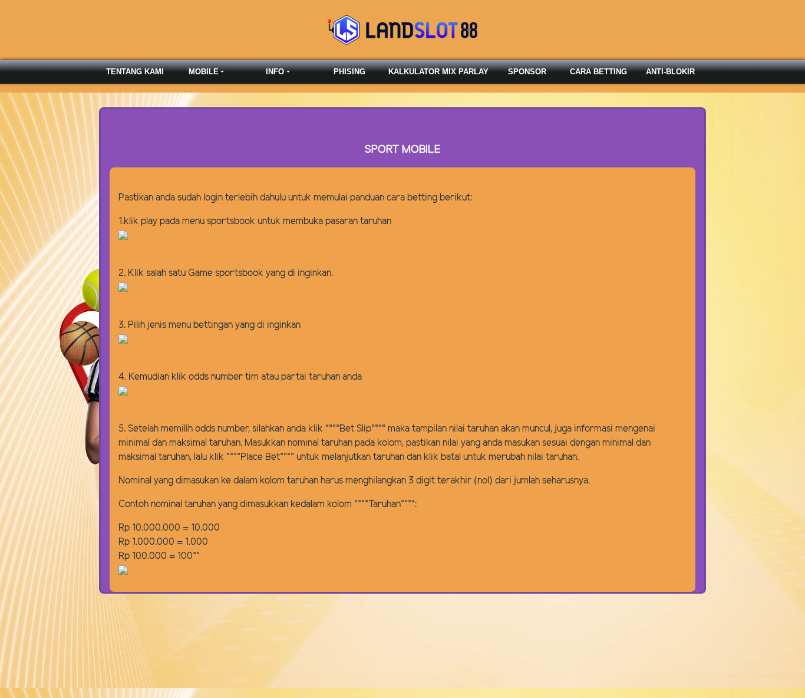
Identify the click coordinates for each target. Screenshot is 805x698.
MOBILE (204, 71)
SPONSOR (527, 71)
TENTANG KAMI (135, 71)
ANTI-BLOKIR (670, 71)
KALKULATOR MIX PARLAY (438, 71)
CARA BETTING (598, 71)
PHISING (349, 71)
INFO (275, 71)
